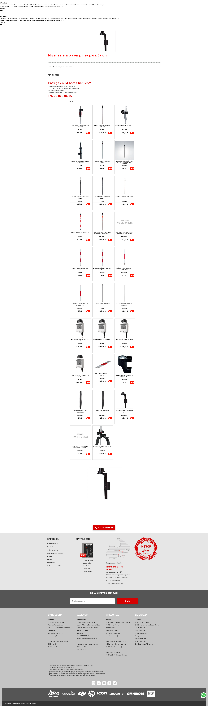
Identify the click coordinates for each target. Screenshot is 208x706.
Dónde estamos (52, 544)
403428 (124, 308)
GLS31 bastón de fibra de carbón (102, 197)
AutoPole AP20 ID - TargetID (124, 339)
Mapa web (21, 703)
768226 (102, 165)
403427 (124, 130)
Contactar (50, 547)
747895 (124, 379)
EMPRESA (53, 539)
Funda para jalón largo (102, 411)
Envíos (49, 559)
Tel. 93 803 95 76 (60, 96)
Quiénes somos (52, 550)
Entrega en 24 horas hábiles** (69, 83)
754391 (80, 130)
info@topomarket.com (89, 638)
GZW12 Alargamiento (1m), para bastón (124, 304)
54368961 (102, 237)
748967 (102, 308)
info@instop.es (58, 636)
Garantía (50, 556)
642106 (102, 378)
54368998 (124, 272)
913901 (80, 201)
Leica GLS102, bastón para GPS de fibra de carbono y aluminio (124, 162)
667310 (124, 201)
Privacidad (7, 703)
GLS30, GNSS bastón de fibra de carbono (80, 161)
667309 (80, 237)
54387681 (80, 451)
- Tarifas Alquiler (87, 560)
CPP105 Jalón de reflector (102, 304)
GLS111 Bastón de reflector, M (80, 232)
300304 (80, 272)
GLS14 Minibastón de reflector (124, 125)
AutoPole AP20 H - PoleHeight (102, 339)
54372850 (124, 237)
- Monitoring (86, 568)
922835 (102, 344)
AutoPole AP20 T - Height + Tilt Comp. (80, 375)
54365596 (124, 415)
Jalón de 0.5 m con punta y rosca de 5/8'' (124, 268)
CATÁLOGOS (83, 539)
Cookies (14, 703)
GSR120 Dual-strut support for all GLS (102, 447)
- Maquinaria (86, 563)
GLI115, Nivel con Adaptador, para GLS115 (124, 375)
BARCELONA (55, 615)
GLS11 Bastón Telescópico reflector (102, 126)
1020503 (102, 451)
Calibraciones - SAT (54, 566)
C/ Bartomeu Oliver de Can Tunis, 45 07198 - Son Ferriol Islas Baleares (118, 625)
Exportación (51, 562)
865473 (124, 165)
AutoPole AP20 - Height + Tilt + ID (80, 340)
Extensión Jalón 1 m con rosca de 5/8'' (102, 268)
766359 (102, 201)
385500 (102, 130)
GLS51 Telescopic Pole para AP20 (80, 197)
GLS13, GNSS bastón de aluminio (102, 161)
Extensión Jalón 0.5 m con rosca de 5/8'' (80, 304)
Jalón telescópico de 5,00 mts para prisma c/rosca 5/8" (124, 233)
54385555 (102, 415)
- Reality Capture (87, 566)
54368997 (80, 308)
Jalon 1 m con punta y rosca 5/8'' (80, 268)
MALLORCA (112, 615)
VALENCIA (82, 615)
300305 (102, 272)
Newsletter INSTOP (104, 593)
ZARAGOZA (141, 615)
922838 (80, 344)
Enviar (127, 601)
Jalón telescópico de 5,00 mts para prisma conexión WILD (102, 233)
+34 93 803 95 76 (105, 528)
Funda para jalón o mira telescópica (80, 411)
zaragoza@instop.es (146, 644)
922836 (124, 344)
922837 (80, 379)
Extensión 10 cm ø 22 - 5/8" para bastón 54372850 (80, 447)
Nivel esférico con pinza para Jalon (124, 411)
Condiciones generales (55, 553)
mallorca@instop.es (117, 636)
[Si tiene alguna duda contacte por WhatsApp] (203, 695)
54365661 (80, 415)
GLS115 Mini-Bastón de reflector (102, 374)
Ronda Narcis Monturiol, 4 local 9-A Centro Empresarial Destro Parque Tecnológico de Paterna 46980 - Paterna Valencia (89, 627)
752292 (80, 165)
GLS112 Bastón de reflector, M (124, 197)
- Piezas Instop (87, 571)
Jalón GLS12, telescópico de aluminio (80, 126)
